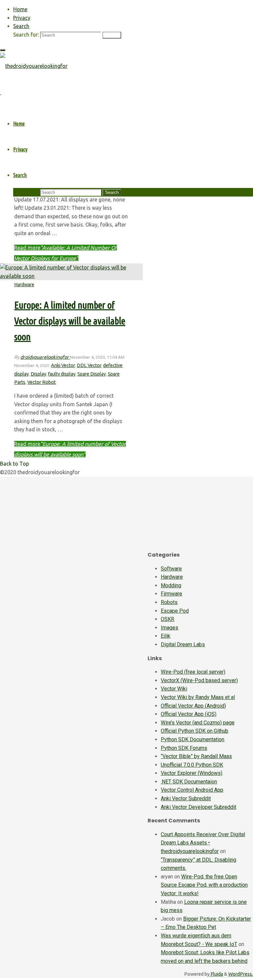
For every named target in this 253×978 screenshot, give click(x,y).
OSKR (167, 619)
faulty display (61, 374)
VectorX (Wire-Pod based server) (199, 680)
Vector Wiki (174, 689)
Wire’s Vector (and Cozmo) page (198, 722)
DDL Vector (89, 365)
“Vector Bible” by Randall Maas (196, 756)
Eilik (165, 636)
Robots (169, 602)
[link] (21, 26)
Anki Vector (63, 365)
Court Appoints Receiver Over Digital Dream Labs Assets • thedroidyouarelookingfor (203, 842)
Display (38, 374)
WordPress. (240, 974)
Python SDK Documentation (192, 739)
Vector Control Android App (192, 790)
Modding (171, 585)
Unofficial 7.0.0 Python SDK (192, 765)
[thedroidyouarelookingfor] (34, 66)
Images (169, 628)
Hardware (24, 284)
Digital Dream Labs (183, 644)
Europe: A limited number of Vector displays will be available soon (69, 320)
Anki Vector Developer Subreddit (198, 807)
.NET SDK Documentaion (189, 782)
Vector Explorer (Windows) (191, 773)
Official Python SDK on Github (194, 731)
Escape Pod (175, 611)
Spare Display (91, 374)
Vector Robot (41, 382)
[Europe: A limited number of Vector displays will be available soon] (71, 276)
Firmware (171, 594)
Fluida (216, 974)
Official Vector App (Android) (193, 706)
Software (171, 568)
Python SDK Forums (184, 748)
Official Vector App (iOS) (188, 714)
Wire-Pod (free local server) (193, 672)
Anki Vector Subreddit (186, 798)
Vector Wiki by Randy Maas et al (198, 697)
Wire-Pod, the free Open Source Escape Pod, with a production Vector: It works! (204, 885)
